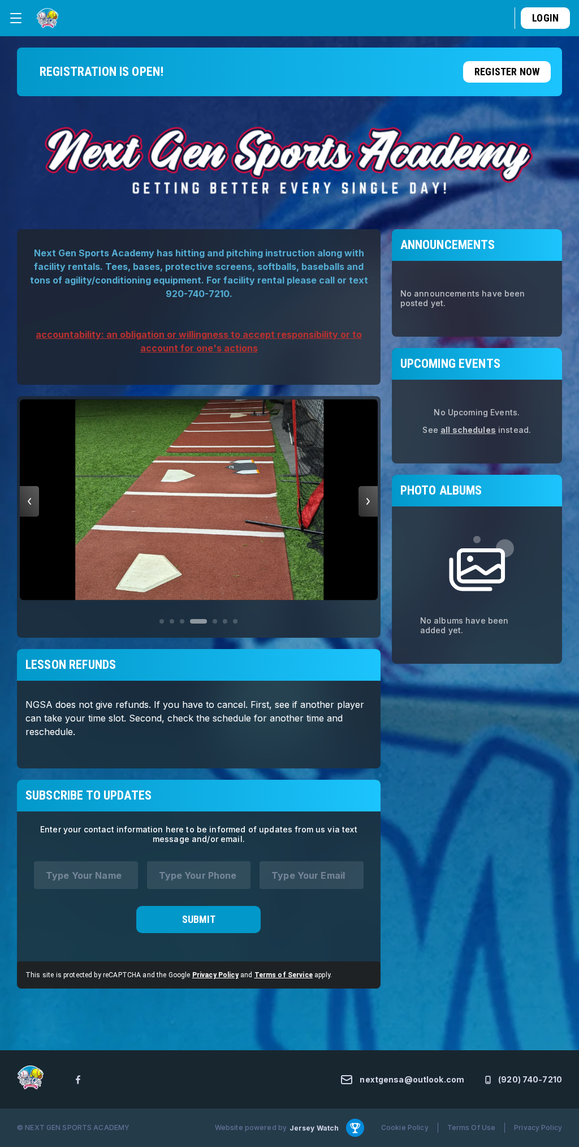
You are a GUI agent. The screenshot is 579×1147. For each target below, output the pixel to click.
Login (545, 18)
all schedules (468, 430)
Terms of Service (283, 975)
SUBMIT (198, 919)
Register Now (506, 72)
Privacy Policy (215, 975)
